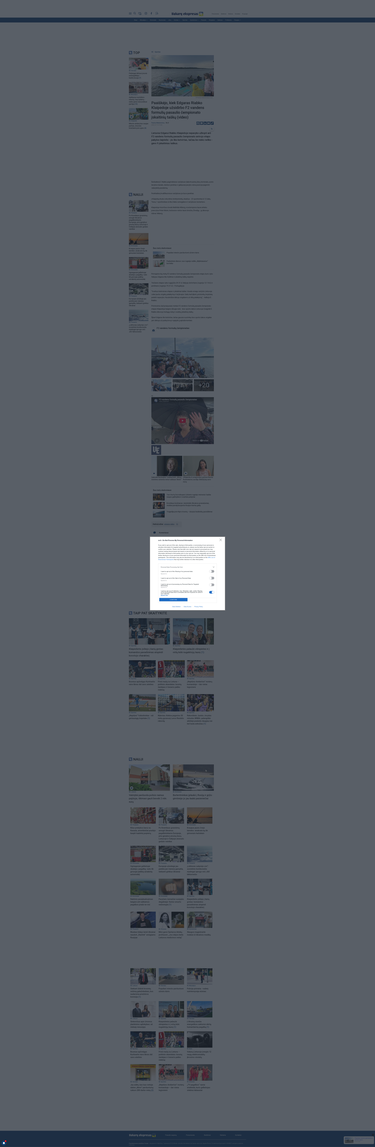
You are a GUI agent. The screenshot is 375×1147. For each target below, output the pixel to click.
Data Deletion (176, 606)
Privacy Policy (198, 606)
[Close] (221, 540)
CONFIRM (173, 599)
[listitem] (187, 567)
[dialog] (187, 573)
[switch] (211, 571)
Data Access (187, 606)
